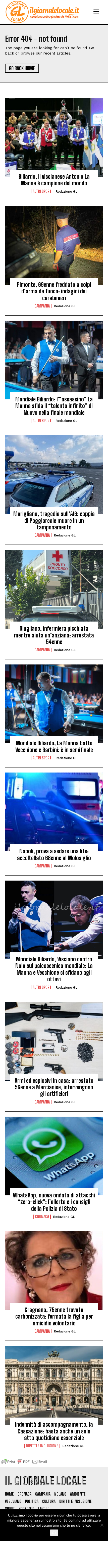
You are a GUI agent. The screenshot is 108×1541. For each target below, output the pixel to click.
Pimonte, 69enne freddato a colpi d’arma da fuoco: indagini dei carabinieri (54, 291)
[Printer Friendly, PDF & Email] (24, 1464)
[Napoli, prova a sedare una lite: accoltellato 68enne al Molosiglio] (54, 812)
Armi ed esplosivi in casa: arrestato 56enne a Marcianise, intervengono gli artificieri (54, 1087)
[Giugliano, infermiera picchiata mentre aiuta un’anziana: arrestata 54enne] (54, 589)
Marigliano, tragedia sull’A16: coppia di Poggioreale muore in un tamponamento (54, 520)
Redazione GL (66, 191)
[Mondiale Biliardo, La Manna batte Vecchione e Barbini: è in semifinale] (54, 703)
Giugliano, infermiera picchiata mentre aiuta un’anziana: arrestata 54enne (54, 635)
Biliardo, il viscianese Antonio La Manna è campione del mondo (54, 180)
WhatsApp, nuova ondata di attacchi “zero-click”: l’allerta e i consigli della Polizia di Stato (54, 1202)
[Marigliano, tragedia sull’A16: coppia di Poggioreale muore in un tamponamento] (54, 474)
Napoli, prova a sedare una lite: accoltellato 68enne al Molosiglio (54, 854)
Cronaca (42, 1217)
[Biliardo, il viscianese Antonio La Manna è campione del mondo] (54, 137)
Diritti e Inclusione (42, 1446)
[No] (101, 1525)
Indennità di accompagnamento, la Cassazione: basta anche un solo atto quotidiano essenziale (54, 1431)
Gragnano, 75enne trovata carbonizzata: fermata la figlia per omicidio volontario (54, 1316)
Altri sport (42, 191)
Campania (42, 306)
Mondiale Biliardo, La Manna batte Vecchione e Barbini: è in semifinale (54, 746)
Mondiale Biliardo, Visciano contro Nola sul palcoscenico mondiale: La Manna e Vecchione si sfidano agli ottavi (54, 969)
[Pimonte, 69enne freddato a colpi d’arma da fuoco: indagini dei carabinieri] (54, 245)
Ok (54, 1533)
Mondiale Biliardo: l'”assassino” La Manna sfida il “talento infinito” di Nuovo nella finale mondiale (54, 406)
